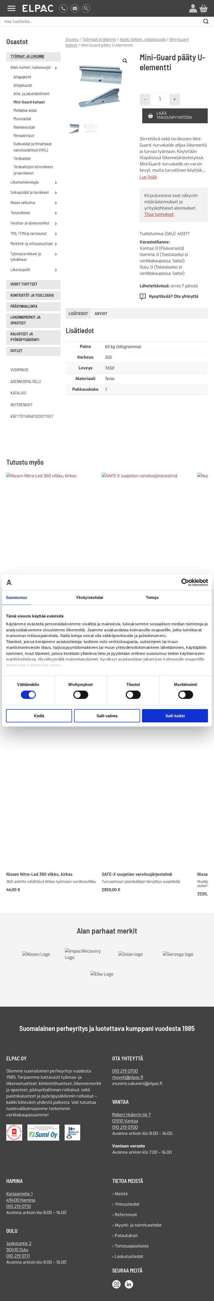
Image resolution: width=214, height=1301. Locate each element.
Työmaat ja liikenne (27, 56)
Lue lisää (148, 177)
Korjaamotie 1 (19, 1194)
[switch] (80, 695)
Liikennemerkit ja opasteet (25, 320)
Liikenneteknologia (24, 182)
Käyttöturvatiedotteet (32, 416)
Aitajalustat (23, 85)
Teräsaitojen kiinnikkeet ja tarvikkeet (33, 169)
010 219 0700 (125, 1071)
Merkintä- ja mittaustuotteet (31, 243)
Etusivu (72, 39)
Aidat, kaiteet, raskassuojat (30, 67)
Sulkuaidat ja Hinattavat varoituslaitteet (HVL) (33, 146)
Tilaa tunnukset (159, 214)
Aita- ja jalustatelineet (31, 93)
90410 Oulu (17, 1249)
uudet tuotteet (24, 284)
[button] (125, 61)
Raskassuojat (24, 126)
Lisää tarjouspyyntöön (174, 115)
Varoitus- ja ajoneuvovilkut (30, 223)
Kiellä (39, 716)
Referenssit (21, 404)
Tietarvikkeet (20, 213)
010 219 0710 (18, 1206)
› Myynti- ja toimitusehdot (137, 1225)
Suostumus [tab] (16, 597)
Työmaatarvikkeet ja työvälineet (25, 257)
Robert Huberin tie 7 (131, 1114)
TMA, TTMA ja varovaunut (28, 233)
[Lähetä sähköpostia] (74, 8)
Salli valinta (107, 716)
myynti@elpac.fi (127, 1077)
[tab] (101, 313)
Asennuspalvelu (25, 381)
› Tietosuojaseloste (130, 1246)
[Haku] (86, 8)
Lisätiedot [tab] (78, 313)
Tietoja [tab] (152, 597)
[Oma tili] (193, 8)
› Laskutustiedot (127, 1256)
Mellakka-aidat (25, 110)
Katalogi (18, 392)
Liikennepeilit (20, 269)
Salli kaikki (175, 716)
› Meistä (120, 1194)
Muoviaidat (22, 118)
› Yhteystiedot (125, 1204)
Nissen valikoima (22, 202)
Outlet (16, 350)
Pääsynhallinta (23, 306)
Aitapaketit (22, 76)
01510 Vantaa (125, 1121)
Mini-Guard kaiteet (29, 101)
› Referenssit (124, 1214)
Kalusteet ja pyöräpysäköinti (24, 337)
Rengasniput (24, 135)
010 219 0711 (18, 1256)
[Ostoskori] (203, 8)
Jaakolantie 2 (18, 1243)
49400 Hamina (20, 1200)
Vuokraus (19, 369)
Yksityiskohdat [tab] (89, 597)
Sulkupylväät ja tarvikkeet (29, 192)
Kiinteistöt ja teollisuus (32, 295)
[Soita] (63, 8)
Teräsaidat (22, 158)
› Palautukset (125, 1235)
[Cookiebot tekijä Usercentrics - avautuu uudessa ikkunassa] (185, 582)
